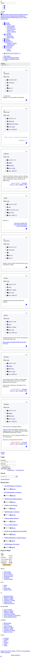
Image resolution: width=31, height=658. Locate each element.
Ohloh (5, 644)
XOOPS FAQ (9, 46)
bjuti (9, 207)
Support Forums (8, 602)
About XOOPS (11, 26)
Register (9, 50)
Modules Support (5, 16)
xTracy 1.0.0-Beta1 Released (10, 524)
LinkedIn (6, 639)
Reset (9, 468)
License (9, 33)
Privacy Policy (12, 651)
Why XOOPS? (11, 27)
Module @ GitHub (12, 43)
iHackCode (11, 121)
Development (21, 16)
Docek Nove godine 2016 (20, 223)
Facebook (6, 638)
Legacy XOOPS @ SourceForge (12, 615)
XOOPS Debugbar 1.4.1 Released (11, 511)
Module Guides (8, 589)
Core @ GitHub (8, 609)
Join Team (6, 624)
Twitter (5, 645)
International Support (6, 17)
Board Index (10, 36)
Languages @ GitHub (9, 600)
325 (13, 292)
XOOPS (7, 24)
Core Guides (7, 588)
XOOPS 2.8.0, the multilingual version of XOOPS (15, 531)
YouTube (6, 642)
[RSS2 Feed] (5, 652)
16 (26, 275)
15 (26, 237)
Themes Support (14, 16)
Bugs (25, 184)
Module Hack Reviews (17, 17)
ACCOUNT (8, 47)
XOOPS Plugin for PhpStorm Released (13, 499)
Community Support (23, 14)
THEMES (8, 40)
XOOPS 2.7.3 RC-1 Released (10, 505)
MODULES (8, 42)
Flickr (5, 641)
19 (26, 402)
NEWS (7, 39)
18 (26, 354)
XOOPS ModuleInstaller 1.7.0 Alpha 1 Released (15, 537)
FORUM (7, 34)
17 (26, 313)
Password (3, 463)
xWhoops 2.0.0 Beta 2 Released (11, 518)
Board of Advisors (8, 574)
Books (5, 585)
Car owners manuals (21, 226)
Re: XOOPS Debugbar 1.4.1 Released (12, 486)
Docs (17, 184)
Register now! (10, 470)
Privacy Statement (11, 31)
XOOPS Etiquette (8, 579)
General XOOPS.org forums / (11, 57)
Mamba (10, 162)
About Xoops (7, 571)
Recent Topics (10, 37)
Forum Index (5, 14)
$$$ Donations (7, 623)
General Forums (13, 14)
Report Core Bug (8, 632)
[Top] (26, 100)
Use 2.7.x (12, 184)
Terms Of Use (10, 30)
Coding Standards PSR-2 (10, 617)
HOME (7, 23)
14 (26, 195)
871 (13, 212)
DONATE (24, 183)
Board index (7, 56)
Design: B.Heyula (15, 655)
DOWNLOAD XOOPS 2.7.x (13, 53)
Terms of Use (4, 651)
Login (8, 49)
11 (26, 70)
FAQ (5, 586)
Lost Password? (20, 470)
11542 (13, 168)
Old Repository (11, 44)
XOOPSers (7, 577)
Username (3, 460)
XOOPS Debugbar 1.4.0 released (11, 544)
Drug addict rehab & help (20, 224)
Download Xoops (8, 596)
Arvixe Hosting (26, 651)
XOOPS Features (11, 29)
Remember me (6, 467)
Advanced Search (5, 479)
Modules (21, 184)
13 (26, 151)
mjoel (9, 287)
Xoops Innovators (8, 576)
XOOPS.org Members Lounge (11, 59)
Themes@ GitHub (8, 599)
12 (26, 108)
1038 (13, 126)
